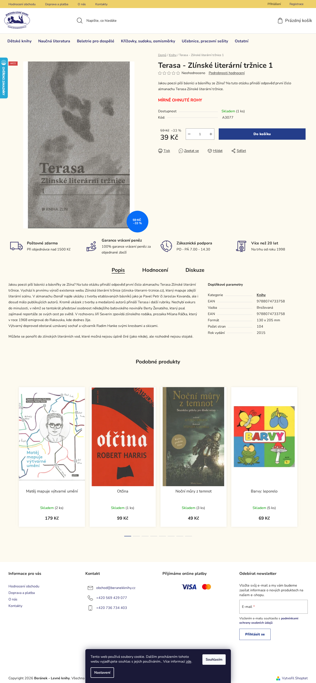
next (304, 460)
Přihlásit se (255, 634)
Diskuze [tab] (194, 270)
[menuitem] (19, 41)
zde (188, 661)
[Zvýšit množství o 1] (211, 134)
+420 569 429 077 (111, 597)
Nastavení (102, 672)
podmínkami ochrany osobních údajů (268, 620)
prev (11, 460)
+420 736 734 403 (111, 607)
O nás (82, 4)
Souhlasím (214, 659)
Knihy (261, 295)
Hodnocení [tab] (155, 270)
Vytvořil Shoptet (295, 678)
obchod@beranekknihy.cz (115, 587)
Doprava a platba (56, 4)
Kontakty (101, 4)
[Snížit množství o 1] (189, 134)
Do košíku (262, 134)
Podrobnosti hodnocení (227, 73)
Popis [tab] (118, 270)
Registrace (296, 4)
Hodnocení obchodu (22, 4)
